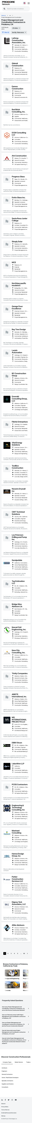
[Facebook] (5, 1100)
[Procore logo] (8, 2)
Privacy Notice (4, 1106)
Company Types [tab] (7, 1062)
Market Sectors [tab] (19, 1062)
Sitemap (3, 1116)
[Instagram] (12, 1100)
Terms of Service (5, 1109)
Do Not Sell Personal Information (8, 1112)
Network (6, 4)
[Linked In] (2, 1100)
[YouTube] (16, 1100)
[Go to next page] (27, 953)
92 (24, 953)
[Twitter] (8, 1100)
